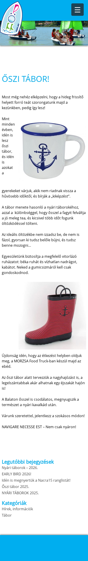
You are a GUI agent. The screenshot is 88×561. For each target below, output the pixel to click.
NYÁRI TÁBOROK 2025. (20, 492)
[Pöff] (22, 18)
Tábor (7, 515)
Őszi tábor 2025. (15, 486)
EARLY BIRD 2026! (16, 473)
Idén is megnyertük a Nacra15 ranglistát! (36, 480)
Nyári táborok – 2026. (20, 467)
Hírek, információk (17, 508)
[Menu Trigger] (77, 9)
